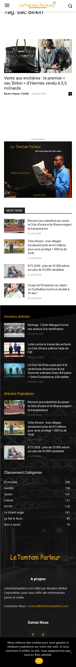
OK (39, 661)
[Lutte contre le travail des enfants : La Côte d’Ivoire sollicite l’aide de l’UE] (14, 350)
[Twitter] (43, 634)
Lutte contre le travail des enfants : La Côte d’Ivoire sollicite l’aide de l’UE (50, 348)
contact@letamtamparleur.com (48, 606)
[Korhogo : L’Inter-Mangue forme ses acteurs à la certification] (14, 330)
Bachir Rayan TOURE (16, 93)
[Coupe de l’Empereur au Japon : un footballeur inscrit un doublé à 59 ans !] (14, 290)
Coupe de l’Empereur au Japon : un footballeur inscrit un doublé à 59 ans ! (49, 289)
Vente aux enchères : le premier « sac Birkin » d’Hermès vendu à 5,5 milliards (35, 83)
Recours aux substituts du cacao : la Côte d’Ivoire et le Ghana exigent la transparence (50, 224)
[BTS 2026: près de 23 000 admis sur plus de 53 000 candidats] (14, 271)
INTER (8, 71)
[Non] (71, 652)
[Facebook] (33, 634)
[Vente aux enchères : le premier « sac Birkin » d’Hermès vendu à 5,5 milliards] (38, 56)
